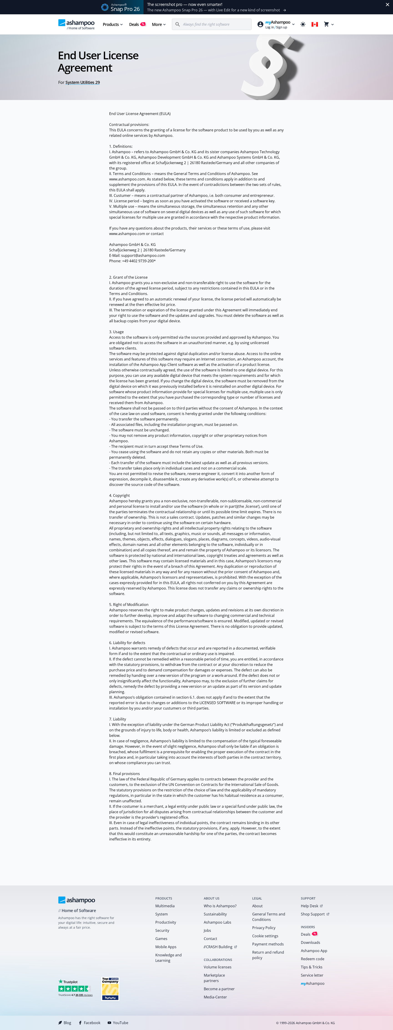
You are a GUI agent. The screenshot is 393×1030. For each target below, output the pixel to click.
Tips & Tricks (311, 967)
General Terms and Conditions (268, 917)
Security (162, 930)
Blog (67, 1022)
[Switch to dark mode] (302, 24)
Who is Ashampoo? (220, 905)
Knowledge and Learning (168, 957)
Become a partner (219, 988)
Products (111, 24)
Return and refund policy (268, 955)
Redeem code (312, 958)
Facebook (92, 1022)
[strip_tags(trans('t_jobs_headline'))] (110, 989)
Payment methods (268, 944)
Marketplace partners (214, 978)
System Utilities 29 (83, 82)
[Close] (387, 4)
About (257, 905)
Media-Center (215, 997)
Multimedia (165, 905)
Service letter (312, 975)
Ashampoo (313, 984)
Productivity (165, 922)
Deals (136, 24)
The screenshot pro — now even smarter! (184, 4)
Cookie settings (265, 935)
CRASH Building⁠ (218, 946)
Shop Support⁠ (313, 914)
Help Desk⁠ (309, 905)
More (156, 24)
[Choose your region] (314, 24)
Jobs (207, 930)
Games (161, 938)
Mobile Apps (165, 946)
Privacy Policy (263, 927)
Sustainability (215, 914)
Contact (210, 938)
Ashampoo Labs (217, 922)
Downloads (310, 942)
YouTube (120, 1022)
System (161, 914)
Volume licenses (218, 967)
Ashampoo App (314, 950)
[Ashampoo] (77, 900)
